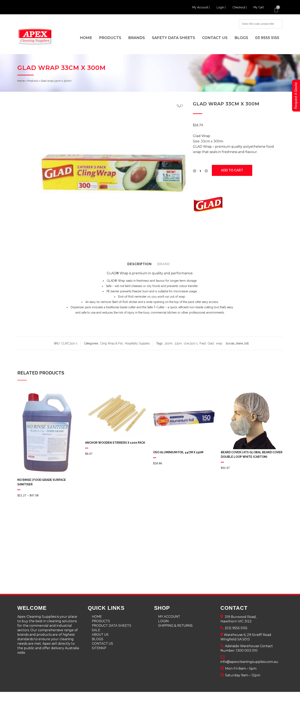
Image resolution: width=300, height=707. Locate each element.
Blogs (97, 639)
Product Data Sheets (111, 626)
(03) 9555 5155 (236, 628)
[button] (179, 105)
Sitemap (99, 648)
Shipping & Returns (175, 626)
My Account (169, 617)
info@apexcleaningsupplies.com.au (249, 662)
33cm (178, 343)
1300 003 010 (247, 650)
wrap (219, 343)
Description (139, 264)
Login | (221, 7)
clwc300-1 (191, 343)
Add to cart (232, 170)
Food (203, 343)
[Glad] (208, 205)
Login (163, 621)
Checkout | (239, 7)
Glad (211, 343)
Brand (163, 264)
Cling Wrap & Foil (111, 343)
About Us (100, 635)
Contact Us (102, 644)
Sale (96, 630)
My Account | (201, 7)
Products (32, 80)
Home (21, 80)
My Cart (258, 7)
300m (168, 343)
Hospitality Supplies (137, 343)
